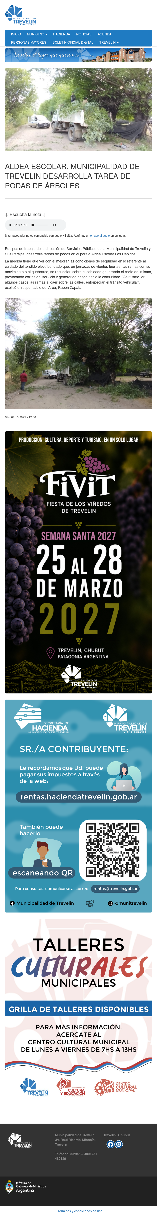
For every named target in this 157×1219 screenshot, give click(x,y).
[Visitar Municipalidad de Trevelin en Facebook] (111, 1144)
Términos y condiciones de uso (79, 1211)
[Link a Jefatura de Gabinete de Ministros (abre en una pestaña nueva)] (25, 1186)
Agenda (104, 34)
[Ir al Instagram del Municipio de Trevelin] (119, 1144)
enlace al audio (100, 235)
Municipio (36, 34)
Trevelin (108, 42)
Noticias (84, 34)
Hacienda (61, 34)
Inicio (16, 34)
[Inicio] (20, 15)
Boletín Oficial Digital (73, 42)
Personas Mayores (28, 42)
